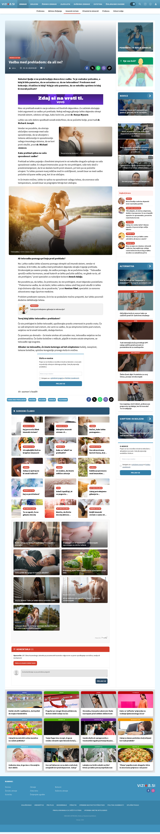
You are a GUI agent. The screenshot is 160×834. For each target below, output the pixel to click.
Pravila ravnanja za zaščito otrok (67, 810)
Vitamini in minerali (90, 11)
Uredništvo (39, 805)
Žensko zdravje (49, 4)
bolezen (42, 400)
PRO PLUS (50, 805)
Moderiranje (62, 805)
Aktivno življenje (55, 11)
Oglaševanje (26, 805)
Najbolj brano (125, 193)
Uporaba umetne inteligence (95, 810)
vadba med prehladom (17, 400)
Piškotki (73, 805)
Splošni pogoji (133, 805)
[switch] (133, 4)
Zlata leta (65, 4)
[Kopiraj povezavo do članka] (109, 68)
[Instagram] (145, 4)
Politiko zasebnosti (72, 378)
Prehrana (40, 11)
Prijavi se (60, 383)
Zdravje (23, 4)
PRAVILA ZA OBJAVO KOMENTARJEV (25, 663)
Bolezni (34, 4)
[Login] (155, 4)
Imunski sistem (72, 11)
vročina (32, 400)
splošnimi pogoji (57, 378)
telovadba (62, 400)
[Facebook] (150, 4)
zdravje (52, 400)
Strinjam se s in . (60, 378)
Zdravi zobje (118, 11)
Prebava (105, 11)
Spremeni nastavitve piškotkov (92, 805)
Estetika (98, 4)
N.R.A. (14, 68)
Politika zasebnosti (116, 805)
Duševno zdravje (82, 4)
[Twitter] (92, 68)
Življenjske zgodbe (115, 4)
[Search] (139, 4)
